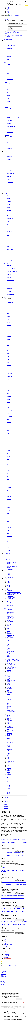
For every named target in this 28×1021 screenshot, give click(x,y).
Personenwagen (10, 605)
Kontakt (8, 8)
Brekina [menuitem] (8, 735)
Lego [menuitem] (8, 760)
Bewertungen (10, 963)
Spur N (5, 151)
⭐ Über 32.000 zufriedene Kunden (9, 961)
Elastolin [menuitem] (9, 686)
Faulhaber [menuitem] (9, 687)
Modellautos (6, 230)
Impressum (6, 957)
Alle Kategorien (7, 553)
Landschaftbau (10, 637)
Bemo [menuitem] (8, 777)
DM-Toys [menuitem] (9, 682)
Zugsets (8, 614)
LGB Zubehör (10, 569)
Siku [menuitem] (8, 725)
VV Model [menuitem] (9, 733)
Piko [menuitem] (8, 789)
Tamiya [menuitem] (8, 770)
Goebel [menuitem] (8, 751)
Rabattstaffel (6, 955)
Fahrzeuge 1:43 (10, 577)
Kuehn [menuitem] (8, 700)
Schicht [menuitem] (8, 722)
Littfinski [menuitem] (9, 793)
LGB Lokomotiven (11, 562)
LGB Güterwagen (11, 563)
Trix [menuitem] (8, 739)
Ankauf (8, 7)
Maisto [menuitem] (8, 704)
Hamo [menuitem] (8, 690)
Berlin (20, 1007)
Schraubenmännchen (11, 667)
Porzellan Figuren (11, 664)
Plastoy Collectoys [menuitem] (11, 711)
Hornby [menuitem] (8, 694)
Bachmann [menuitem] (9, 734)
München (11, 1007)
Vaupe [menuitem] (8, 731)
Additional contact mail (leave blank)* (16, 20)
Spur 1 (5, 62)
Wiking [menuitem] (8, 788)
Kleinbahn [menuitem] (9, 699)
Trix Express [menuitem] (10, 730)
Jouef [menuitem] (8, 696)
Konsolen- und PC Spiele (13, 659)
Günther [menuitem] (8, 776)
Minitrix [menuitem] (8, 741)
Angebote (9, 5)
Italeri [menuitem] (8, 695)
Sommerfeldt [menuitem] (10, 727)
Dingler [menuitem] (8, 746)
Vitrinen (8, 625)
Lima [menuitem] (8, 703)
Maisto (8, 647)
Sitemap (8, 12)
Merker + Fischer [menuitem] (11, 680)
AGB (5, 953)
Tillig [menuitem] (8, 766)
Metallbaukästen (10, 671)
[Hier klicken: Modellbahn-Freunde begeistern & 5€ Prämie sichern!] (3, 976)
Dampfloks (9, 628)
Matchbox (9, 645)
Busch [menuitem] (8, 745)
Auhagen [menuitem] (9, 774)
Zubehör (9, 575)
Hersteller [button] (6, 675)
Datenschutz (6, 954)
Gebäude (9, 584)
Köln (8, 1007)
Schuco (8, 648)
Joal (7, 652)
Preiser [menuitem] (8, 784)
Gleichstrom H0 (10, 590)
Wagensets (9, 613)
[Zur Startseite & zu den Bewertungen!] (5, 984)
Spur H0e (9, 602)
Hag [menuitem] (8, 747)
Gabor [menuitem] (8, 750)
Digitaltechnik (10, 621)
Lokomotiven (10, 571)
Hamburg (16, 1007)
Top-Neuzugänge (8, 39)
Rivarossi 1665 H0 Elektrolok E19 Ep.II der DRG (13, 884)
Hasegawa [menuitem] (9, 691)
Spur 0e (8, 588)
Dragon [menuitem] (8, 683)
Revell (8, 653)
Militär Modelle (10, 662)
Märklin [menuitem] (8, 792)
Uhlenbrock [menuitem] (9, 769)
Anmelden (10, 28)
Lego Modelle (10, 668)
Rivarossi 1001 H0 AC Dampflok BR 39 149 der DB (14, 924)
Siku (8, 655)
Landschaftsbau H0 (11, 597)
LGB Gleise (9, 567)
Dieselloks (9, 629)
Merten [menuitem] (8, 708)
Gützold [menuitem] (8, 753)
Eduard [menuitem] (8, 684)
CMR (8, 649)
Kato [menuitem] (8, 698)
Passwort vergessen (11, 31)
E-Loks (8, 631)
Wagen (8, 573)
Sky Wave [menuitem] (9, 726)
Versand (5, 940)
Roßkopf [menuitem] (9, 718)
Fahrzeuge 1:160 (10, 617)
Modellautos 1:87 (11, 594)
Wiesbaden (24, 1006)
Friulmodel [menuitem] (9, 688)
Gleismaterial (10, 618)
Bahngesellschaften (8, 946)
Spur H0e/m (6, 135)
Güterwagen (9, 604)
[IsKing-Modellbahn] (13, 15)
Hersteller (6, 297)
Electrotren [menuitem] (9, 749)
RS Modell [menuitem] (9, 721)
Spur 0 (5, 82)
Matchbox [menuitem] (9, 706)
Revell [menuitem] (8, 715)
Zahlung (6, 941)
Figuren (8, 586)
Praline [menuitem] (8, 712)
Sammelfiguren (10, 666)
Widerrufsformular (8, 951)
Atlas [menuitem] (8, 737)
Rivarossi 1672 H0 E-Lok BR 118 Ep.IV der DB (13, 911)
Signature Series (10, 651)
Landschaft (9, 624)
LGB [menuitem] (8, 702)
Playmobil (9, 670)
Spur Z (5, 193)
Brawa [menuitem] (8, 772)
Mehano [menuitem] (8, 707)
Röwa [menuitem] (8, 719)
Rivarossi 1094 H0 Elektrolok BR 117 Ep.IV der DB (14, 842)
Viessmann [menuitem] (9, 782)
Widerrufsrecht (7, 958)
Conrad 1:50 (9, 656)
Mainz (20, 1006)
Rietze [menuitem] (8, 716)
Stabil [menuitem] (8, 729)
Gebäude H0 (10, 598)
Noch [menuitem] (8, 762)
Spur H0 (6, 107)
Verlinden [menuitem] (9, 743)
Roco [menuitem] (8, 790)
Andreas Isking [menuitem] (10, 676)
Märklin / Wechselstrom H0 (13, 592)
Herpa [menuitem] (8, 757)
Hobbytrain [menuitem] (9, 692)
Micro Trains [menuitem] (10, 742)
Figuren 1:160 (10, 616)
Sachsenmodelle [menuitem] (10, 761)
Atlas (8, 644)
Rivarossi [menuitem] (9, 768)
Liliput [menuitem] (8, 755)
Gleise (8, 574)
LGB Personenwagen (12, 565)
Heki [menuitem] (8, 781)
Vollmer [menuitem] (8, 785)
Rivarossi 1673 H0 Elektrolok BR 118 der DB (12, 855)
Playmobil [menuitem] (9, 764)
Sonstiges (6, 263)
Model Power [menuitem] (10, 710)
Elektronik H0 (10, 600)
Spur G (5, 40)
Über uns (9, 10)
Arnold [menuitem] (8, 773)
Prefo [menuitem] (8, 714)
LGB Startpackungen (12, 566)
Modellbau (9, 663)
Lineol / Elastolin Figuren (13, 660)
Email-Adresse (5, 997)
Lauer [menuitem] (8, 754)
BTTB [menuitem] (8, 780)
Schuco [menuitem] (8, 723)
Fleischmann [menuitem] (10, 786)
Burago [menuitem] (8, 679)
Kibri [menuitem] (8, 758)
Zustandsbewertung (8, 944)
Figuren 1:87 (10, 596)
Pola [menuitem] (8, 765)
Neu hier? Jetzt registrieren (13, 32)
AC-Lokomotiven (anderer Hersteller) (15, 593)
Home (8, 11)
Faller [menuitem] (8, 778)
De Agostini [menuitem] (9, 678)
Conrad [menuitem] (8, 738)
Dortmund (4, 1007)
